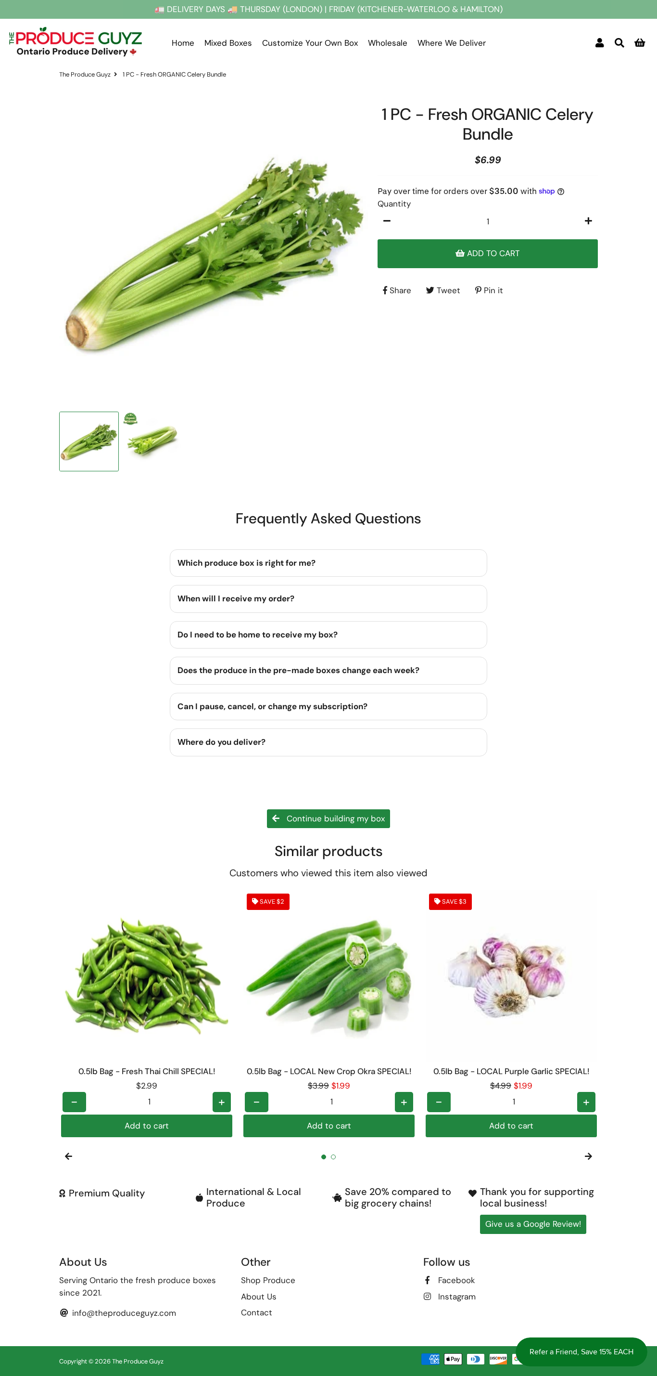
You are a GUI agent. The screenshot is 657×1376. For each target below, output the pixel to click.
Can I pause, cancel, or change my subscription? (272, 706)
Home (183, 43)
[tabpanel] (146, 1013)
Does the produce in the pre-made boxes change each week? (298, 670)
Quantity (394, 203)
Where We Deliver (451, 43)
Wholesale (387, 43)
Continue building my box (334, 818)
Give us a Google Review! (533, 1224)
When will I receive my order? (235, 598)
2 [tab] (333, 1157)
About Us (259, 1296)
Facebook (455, 1280)
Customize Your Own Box (310, 43)
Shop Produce (268, 1280)
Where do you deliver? (221, 742)
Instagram (456, 1296)
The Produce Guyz (85, 74)
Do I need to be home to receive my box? (257, 634)
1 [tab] (323, 1157)
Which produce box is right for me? (246, 563)
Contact (256, 1312)
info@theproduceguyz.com (123, 1313)
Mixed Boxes (228, 43)
